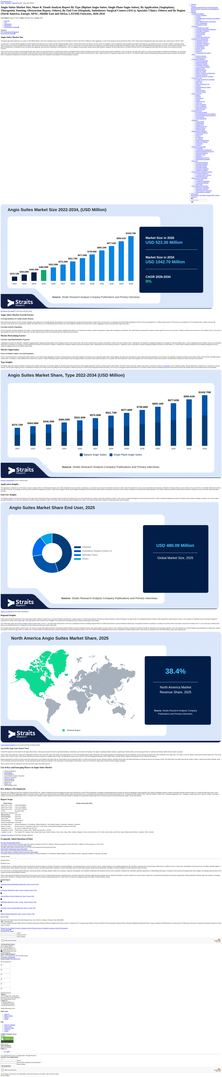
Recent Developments (62, 928)
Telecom (198, 145)
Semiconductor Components (204, 190)
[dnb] (3, 1035)
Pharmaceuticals (200, 129)
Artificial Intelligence (202, 132)
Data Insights (194, 194)
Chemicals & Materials (198, 59)
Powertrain (199, 50)
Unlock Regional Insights (8, 745)
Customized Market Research (199, 7)
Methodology (8, 25)
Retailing (198, 89)
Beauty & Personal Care (202, 84)
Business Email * (22, 935)
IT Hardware (199, 137)
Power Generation (201, 106)
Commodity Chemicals (202, 65)
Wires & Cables (200, 109)
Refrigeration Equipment (203, 159)
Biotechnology (200, 123)
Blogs (213, 195)
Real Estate (199, 184)
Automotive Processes (202, 40)
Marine (198, 100)
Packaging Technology (202, 168)
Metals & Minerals (201, 70)
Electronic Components (202, 187)
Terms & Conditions (9, 1025)
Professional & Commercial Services (202, 172)
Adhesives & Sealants (202, 60)
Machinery (199, 156)
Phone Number (21, 936)
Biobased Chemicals (201, 64)
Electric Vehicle (200, 48)
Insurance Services (201, 57)
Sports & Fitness (200, 90)
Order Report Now (15, 959)
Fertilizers (199, 35)
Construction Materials (202, 183)
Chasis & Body (200, 46)
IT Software (199, 139)
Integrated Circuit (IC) (202, 189)
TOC (5, 22)
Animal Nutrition (200, 32)
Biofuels (198, 96)
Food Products (200, 117)
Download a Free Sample (8, 311)
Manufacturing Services (202, 158)
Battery (198, 95)
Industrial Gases (200, 68)
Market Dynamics (16, 928)
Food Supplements (201, 118)
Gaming (198, 86)
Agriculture (195, 26)
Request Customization (7, 480)
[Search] (192, 202)
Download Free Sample (11, 27)
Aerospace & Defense (198, 14)
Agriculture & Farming (202, 28)
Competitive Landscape (48, 928)
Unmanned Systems (201, 24)
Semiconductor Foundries (203, 192)
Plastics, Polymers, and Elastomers (205, 73)
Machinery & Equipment (199, 147)
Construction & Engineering (204, 150)
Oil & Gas (199, 103)
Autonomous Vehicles (202, 45)
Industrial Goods (200, 154)
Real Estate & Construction (199, 178)
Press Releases (195, 195)
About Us (193, 4)
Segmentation (8, 24)
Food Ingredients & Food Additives (206, 114)
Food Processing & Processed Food (206, 115)
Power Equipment (201, 104)
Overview (7, 21)
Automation (199, 148)
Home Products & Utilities (203, 87)
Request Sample (5, 959)
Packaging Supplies (201, 167)
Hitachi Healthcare (9, 779)
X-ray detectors (166, 366)
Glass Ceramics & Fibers (203, 67)
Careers (6, 1031)
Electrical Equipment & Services (205, 151)
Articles (217, 195)
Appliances (199, 81)
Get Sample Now (5, 944)
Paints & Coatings (201, 71)
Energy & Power (196, 93)
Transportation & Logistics (203, 53)
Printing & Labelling (201, 170)
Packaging (195, 161)
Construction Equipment (203, 181)
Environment (199, 98)
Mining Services (200, 101)
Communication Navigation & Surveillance (208, 18)
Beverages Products (201, 112)
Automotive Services (202, 42)
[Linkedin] (8, 1051)
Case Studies (202, 195)
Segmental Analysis (26, 928)
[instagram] (5, 1051)
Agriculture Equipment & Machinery (206, 29)
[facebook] (9, 1051)
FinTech (198, 136)
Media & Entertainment (202, 140)
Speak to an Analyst (6, 611)
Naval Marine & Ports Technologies (206, 21)
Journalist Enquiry (9, 1028)
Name (19, 1060)
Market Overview (5, 928)
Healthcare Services (201, 126)
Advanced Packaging (202, 162)
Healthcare (195, 120)
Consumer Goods (197, 78)
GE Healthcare (8, 772)
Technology (199, 143)
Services (193, 6)
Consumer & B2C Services (203, 175)
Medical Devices (200, 128)
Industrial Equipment (202, 153)
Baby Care (199, 82)
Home (2, 3)
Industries (193, 12)
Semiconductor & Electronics (200, 186)
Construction (199, 179)
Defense (198, 20)
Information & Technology (199, 131)
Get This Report (5, 929)
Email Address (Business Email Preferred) (29, 1062)
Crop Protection (200, 34)
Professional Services (202, 176)
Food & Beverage (197, 111)
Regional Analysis (37, 928)
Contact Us (194, 197)
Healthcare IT (200, 125)
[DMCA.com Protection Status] (7, 1042)
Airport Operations (201, 15)
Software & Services (201, 142)
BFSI (193, 54)
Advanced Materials (201, 62)
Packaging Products (201, 165)
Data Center (199, 134)
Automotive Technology (202, 43)
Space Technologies (201, 23)
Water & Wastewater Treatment (204, 76)
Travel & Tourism (201, 92)
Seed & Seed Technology (203, 37)
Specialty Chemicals (201, 75)
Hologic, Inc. (7, 783)
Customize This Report (7, 835)
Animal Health (200, 122)
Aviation (198, 17)
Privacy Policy (8, 1026)
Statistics (209, 195)
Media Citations (8, 1016)
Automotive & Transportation (200, 39)
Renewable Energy (201, 107)
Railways (198, 51)
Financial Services (201, 56)
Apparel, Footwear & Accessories (205, 79)
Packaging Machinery (202, 164)
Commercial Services (202, 173)
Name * (19, 933)
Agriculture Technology (202, 31)
